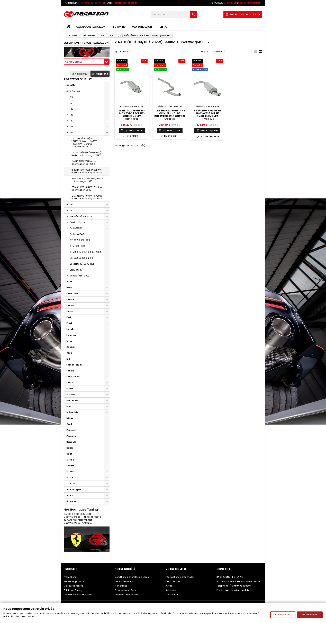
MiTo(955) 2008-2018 (81, 258)
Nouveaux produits (74, 581)
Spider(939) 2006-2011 (82, 263)
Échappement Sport (126, 590)
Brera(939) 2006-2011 (81, 216)
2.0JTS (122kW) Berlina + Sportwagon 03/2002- (84, 163)
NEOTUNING (119, 26)
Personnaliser (283, 614)
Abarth (70, 85)
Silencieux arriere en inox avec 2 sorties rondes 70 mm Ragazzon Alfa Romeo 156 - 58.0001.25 (132, 116)
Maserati (71, 388)
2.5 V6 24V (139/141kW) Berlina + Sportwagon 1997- (87, 180)
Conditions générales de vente (132, 577)
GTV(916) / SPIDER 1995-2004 (85, 252)
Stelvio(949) (76, 269)
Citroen (70, 299)
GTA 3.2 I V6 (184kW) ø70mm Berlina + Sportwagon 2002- (87, 197)
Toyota (70, 483)
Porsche (71, 436)
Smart (70, 465)
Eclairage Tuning (73, 590)
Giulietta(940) (77, 234)
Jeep (69, 352)
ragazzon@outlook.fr (125, 2)
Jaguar (70, 347)
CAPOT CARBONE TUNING (77, 514)
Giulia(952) (76, 228)
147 (71, 120)
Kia (68, 358)
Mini (68, 406)
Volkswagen (73, 489)
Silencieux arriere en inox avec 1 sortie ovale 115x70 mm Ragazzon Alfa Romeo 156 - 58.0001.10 (207, 116)
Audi (69, 281)
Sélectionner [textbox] (73, 61)
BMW (69, 287)
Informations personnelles (180, 577)
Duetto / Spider (78, 222)
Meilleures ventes (73, 585)
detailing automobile (126, 594)
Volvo (69, 495)
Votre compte (176, 569)
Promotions (70, 577)
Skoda (70, 459)
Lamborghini (74, 364)
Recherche (101, 73)
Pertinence (232, 52)
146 (71, 114)
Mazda (70, 394)
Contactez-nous (124, 581)
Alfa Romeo (73, 91)
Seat (69, 453)
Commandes (173, 581)
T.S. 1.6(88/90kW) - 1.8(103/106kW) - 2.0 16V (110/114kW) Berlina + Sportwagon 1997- (84, 142)
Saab (69, 447)
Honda (70, 329)
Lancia (70, 370)
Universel (71, 501)
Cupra (70, 305)
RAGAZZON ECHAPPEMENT (78, 520)
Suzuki (70, 477)
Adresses (171, 590)
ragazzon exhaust (78, 79)
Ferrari (70, 311)
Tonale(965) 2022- (80, 275)
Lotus (69, 382)
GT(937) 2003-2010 (80, 240)
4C (71, 97)
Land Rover (73, 376)
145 (71, 108)
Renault (71, 442)
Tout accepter (310, 614)
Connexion (229, 2)
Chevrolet (72, 293)
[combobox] (87, 62)
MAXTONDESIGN (142, 26)
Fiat (68, 317)
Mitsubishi (72, 412)
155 (71, 126)
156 (71, 132)
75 (71, 102)
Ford (69, 323)
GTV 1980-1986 (77, 246)
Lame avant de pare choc (78, 594)
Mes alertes (172, 594)
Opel (69, 424)
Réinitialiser (78, 73)
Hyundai (71, 335)
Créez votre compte (249, 2)
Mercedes (72, 400)
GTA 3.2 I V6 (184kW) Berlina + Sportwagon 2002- (87, 188)
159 (71, 204)
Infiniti (70, 341)
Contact (223, 569)
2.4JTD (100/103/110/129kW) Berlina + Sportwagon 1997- (86, 171)
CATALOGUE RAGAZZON (90, 26)
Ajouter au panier (131, 130)
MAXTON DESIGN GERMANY (78, 523)
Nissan (70, 418)
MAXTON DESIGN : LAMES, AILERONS (82, 517)
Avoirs (169, 585)
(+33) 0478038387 (90, 2)
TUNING (162, 26)
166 (71, 210)
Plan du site (121, 585)
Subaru (70, 471)
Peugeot (71, 430)
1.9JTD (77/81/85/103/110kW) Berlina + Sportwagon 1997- (86, 154)
